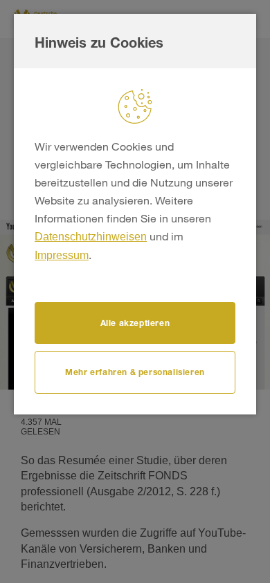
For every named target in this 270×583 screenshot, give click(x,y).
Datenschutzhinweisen (91, 236)
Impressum (62, 255)
